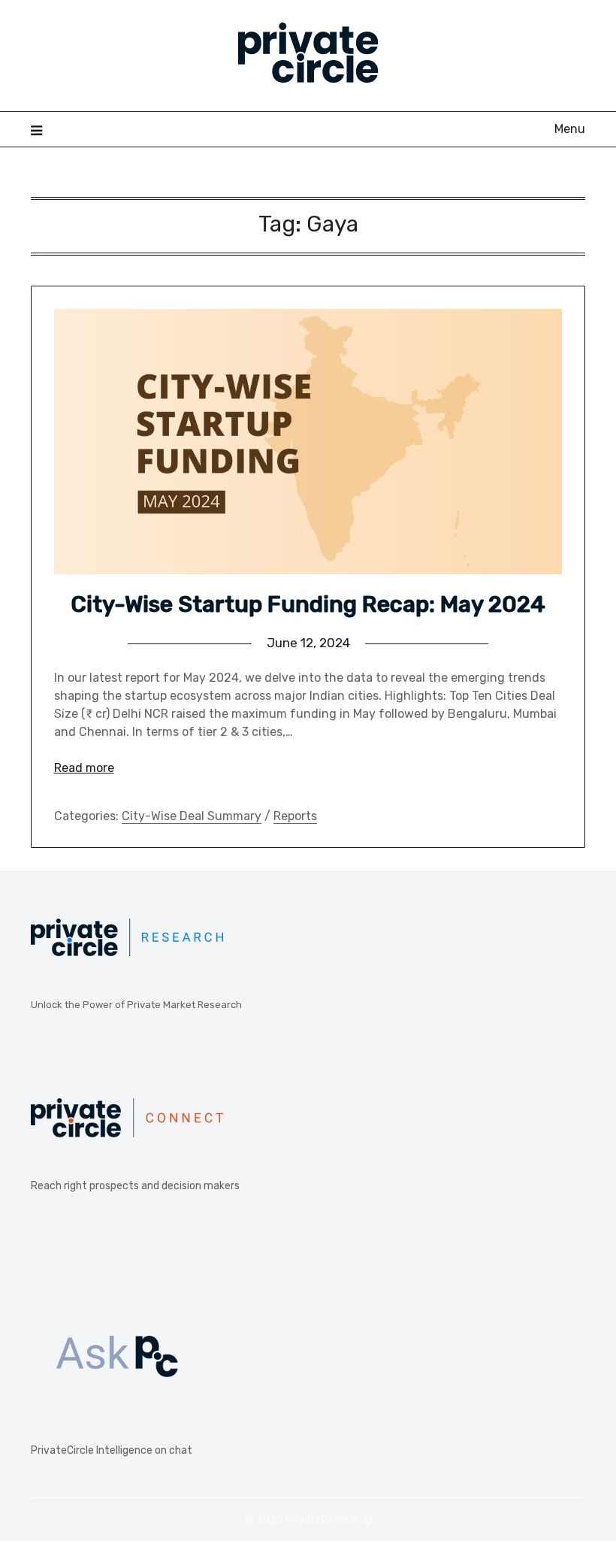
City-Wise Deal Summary (191, 816)
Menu (569, 129)
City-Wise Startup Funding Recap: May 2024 (308, 604)
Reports (295, 816)
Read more (84, 768)
